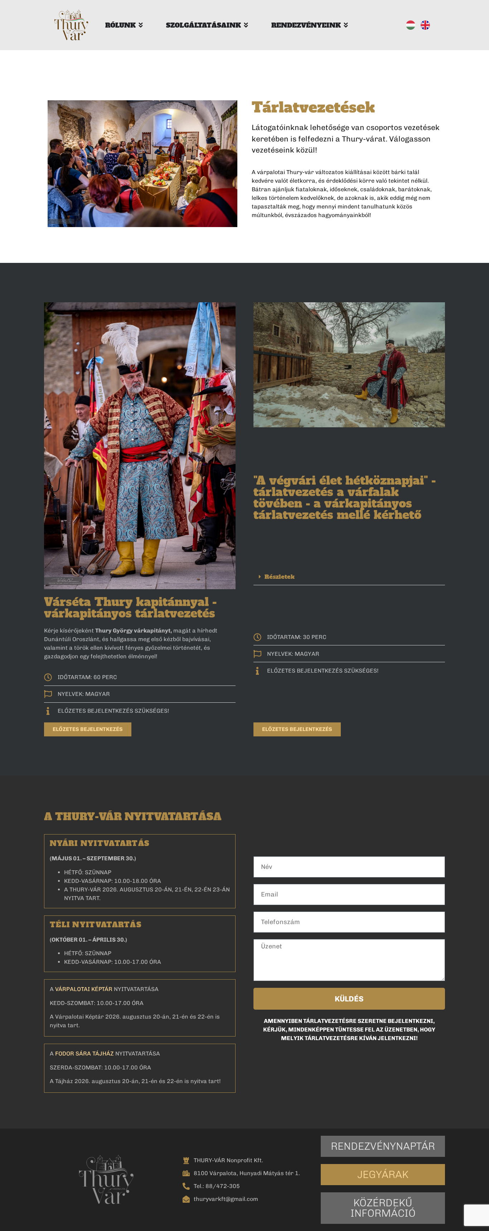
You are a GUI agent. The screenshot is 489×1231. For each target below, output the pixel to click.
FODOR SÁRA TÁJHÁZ (84, 1053)
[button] (349, 576)
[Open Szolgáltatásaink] (246, 25)
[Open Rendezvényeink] (346, 25)
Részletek (280, 577)
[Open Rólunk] (140, 25)
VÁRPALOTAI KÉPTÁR (83, 989)
